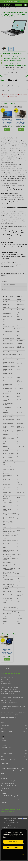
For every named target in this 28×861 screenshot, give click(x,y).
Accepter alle (13, 842)
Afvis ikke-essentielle (13, 847)
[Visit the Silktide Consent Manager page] (23, 854)
